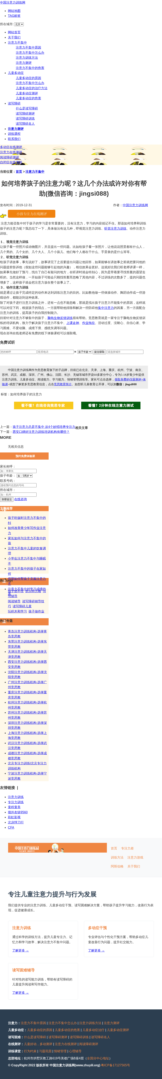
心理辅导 (75, 1051)
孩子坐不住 (16, 591)
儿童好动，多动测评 (38, 1044)
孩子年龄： (8, 475)
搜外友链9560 (18, 812)
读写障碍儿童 (22, 606)
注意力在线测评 (11, 152)
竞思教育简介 (63, 384)
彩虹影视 (14, 817)
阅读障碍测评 (9, 157)
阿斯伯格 (117, 866)
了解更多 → (20, 950)
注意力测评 (24, 62)
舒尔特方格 (33, 591)
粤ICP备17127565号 (115, 1065)
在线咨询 (20, 499)
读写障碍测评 (25, 113)
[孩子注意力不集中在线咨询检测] (31, 216)
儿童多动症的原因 (28, 78)
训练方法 (117, 857)
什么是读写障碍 (27, 108)
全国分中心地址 (98, 1058)
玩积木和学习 (17, 611)
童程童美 (14, 807)
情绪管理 (60, 1051)
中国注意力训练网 (12, 2)
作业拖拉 (88, 323)
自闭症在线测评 (11, 162)
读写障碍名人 (25, 123)
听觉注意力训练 (115, 228)
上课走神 (72, 323)
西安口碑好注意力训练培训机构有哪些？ (41, 431)
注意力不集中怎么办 (30, 52)
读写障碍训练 (25, 118)
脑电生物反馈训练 (60, 318)
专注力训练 (16, 802)
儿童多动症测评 (27, 93)
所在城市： (8, 490)
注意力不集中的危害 (30, 68)
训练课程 (14, 133)
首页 (19, 171)
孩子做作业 (36, 611)
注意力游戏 (135, 857)
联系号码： (8, 480)
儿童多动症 (16, 73)
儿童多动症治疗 (93, 1030)
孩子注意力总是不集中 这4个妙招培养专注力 (44, 426)
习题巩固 (45, 1051)
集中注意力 (106, 308)
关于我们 (14, 37)
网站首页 (14, 32)
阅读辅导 (14, 601)
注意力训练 (16, 797)
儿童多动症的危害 (28, 98)
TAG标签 (14, 15)
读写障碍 (14, 103)
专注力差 (127, 848)
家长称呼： (8, 466)
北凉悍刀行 (16, 822)
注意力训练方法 (27, 57)
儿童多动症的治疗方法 (31, 88)
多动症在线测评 (11, 147)
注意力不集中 (17, 42)
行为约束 (30, 1051)
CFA (11, 827)
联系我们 (14, 139)
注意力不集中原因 (28, 47)
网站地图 (14, 10)
